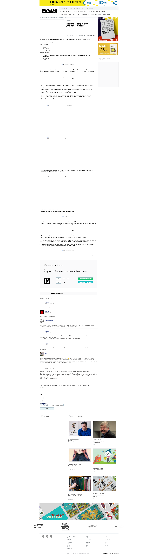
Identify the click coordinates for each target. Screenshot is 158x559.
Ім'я (40, 391)
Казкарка (108, 14)
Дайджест (88, 540)
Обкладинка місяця (100, 14)
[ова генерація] (108, 41)
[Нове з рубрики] (71, 417)
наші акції (107, 539)
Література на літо (85, 14)
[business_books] (79, 6)
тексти (73, 14)
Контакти (107, 538)
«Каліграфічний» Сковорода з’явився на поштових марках (100, 495)
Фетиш (92, 14)
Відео (78, 14)
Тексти (68, 546)
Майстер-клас (96, 11)
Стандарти (63, 14)
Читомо (41, 17)
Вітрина (103, 11)
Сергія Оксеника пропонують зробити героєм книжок (98, 441)
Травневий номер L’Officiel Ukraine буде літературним (74, 465)
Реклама (107, 540)
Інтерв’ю (80, 11)
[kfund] (108, 55)
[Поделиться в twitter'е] (62, 293)
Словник (69, 14)
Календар (68, 11)
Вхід (63, 8)
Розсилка (90, 8)
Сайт (41, 398)
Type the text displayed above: (55, 405)
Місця (90, 11)
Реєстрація (70, 8)
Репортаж (74, 11)
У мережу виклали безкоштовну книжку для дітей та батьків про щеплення (99, 469)
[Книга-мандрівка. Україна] (79, 519)
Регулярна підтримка (86, 278)
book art (88, 536)
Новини (62, 11)
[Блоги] (43, 417)
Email (41, 394)
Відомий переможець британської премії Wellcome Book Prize (73, 440)
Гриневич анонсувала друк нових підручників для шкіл (75, 494)
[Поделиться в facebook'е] (60, 293)
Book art (86, 11)
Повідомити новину (80, 8)
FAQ (105, 543)
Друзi (106, 542)
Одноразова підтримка (85, 282)
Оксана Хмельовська (90, 35)
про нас (107, 536)
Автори (106, 545)
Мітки (87, 546)
